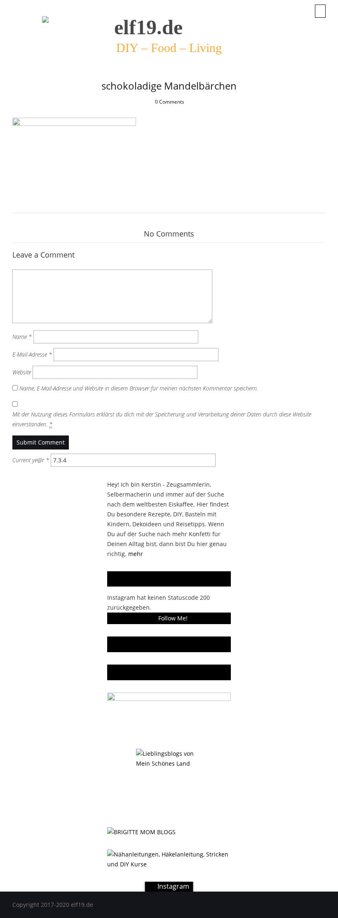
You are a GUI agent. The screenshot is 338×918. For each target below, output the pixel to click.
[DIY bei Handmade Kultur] (169, 859)
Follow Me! (173, 618)
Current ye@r (30, 460)
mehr (135, 554)
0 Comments (169, 101)
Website (21, 372)
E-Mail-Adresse (32, 354)
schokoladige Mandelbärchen (169, 85)
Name (22, 337)
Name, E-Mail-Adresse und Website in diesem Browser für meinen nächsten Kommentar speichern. (138, 388)
